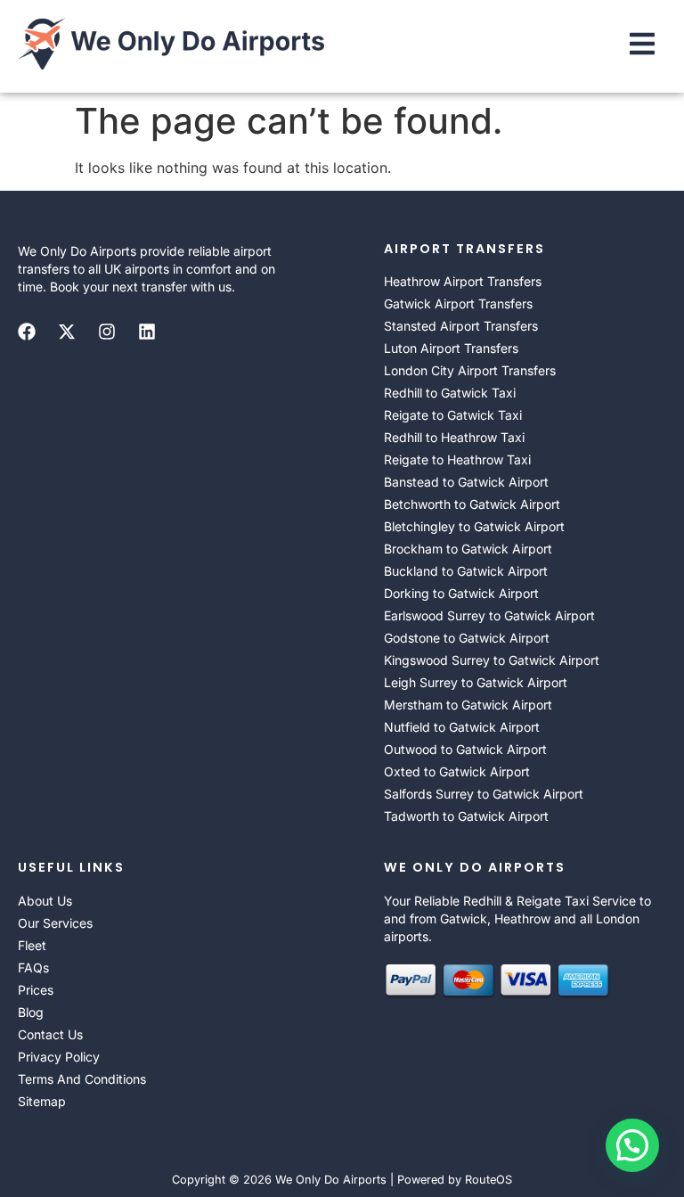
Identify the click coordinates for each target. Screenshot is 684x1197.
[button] (642, 46)
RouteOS (488, 1179)
